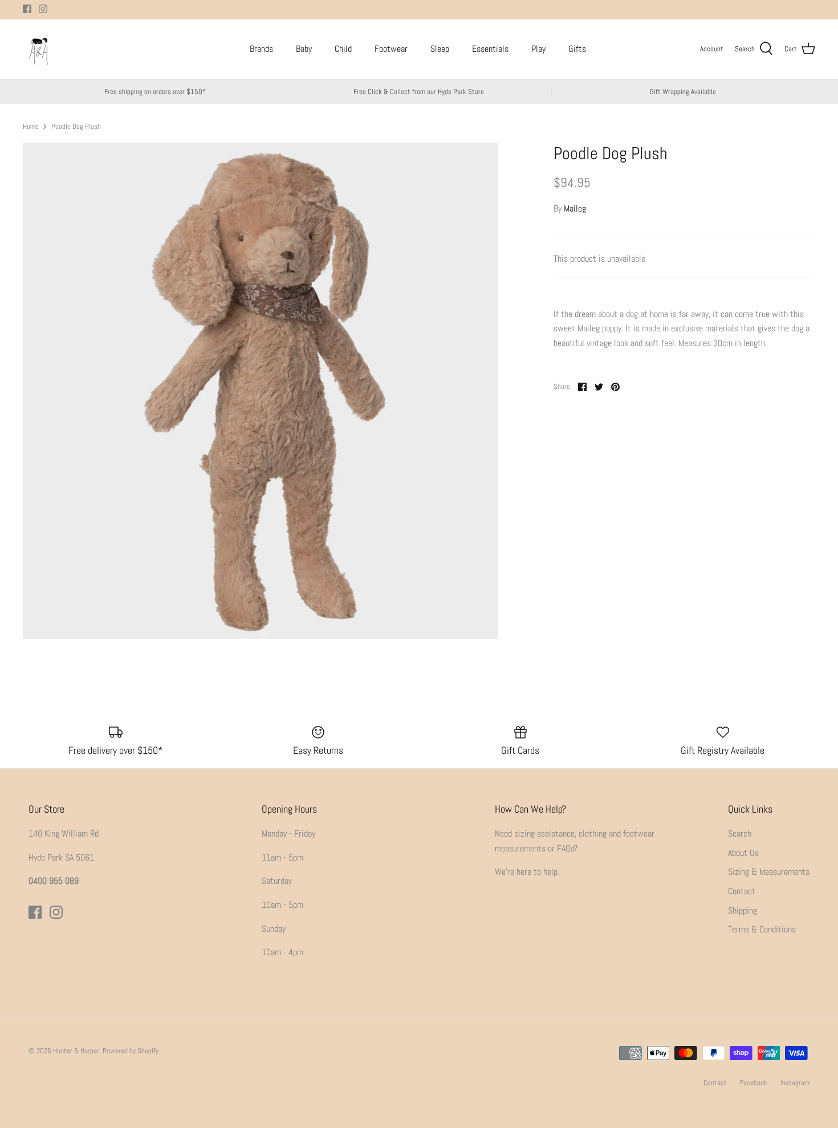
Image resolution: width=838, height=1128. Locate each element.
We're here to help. (527, 872)
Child (343, 49)
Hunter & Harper (76, 1051)
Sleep (439, 49)
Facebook (753, 1083)
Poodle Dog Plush (76, 126)
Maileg (575, 208)
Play (538, 49)
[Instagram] (43, 9)
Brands (261, 49)
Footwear (391, 49)
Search (739, 833)
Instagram (794, 1083)
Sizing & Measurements (768, 872)
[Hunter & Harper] (38, 49)
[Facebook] (27, 9)
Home (31, 126)
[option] (260, 391)
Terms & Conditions (762, 929)
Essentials (490, 49)
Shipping (742, 910)
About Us (743, 853)
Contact (741, 891)
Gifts (577, 49)
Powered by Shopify (130, 1051)
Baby (304, 49)
